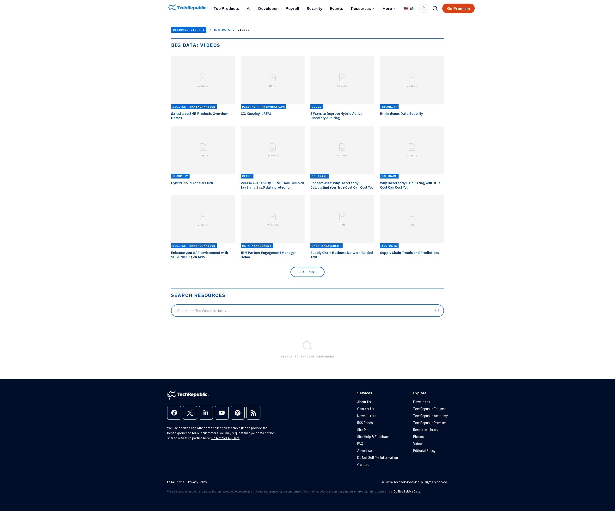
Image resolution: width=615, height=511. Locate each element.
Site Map (363, 430)
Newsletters (366, 416)
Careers (363, 464)
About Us (364, 402)
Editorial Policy (424, 451)
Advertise (364, 451)
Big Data (222, 29)
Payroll (292, 8)
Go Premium (458, 8)
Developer (268, 8)
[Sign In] (423, 8)
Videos (418, 444)
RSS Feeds (365, 423)
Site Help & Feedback (373, 437)
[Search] (435, 8)
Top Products (226, 8)
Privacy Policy (197, 482)
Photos (418, 437)
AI (249, 8)
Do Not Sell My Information (377, 458)
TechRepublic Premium (430, 423)
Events (336, 8)
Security (314, 8)
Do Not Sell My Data (225, 438)
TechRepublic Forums (429, 409)
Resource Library (188, 29)
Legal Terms (175, 482)
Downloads (421, 402)
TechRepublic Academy (430, 416)
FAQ (360, 444)
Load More (307, 272)
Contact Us (365, 409)
